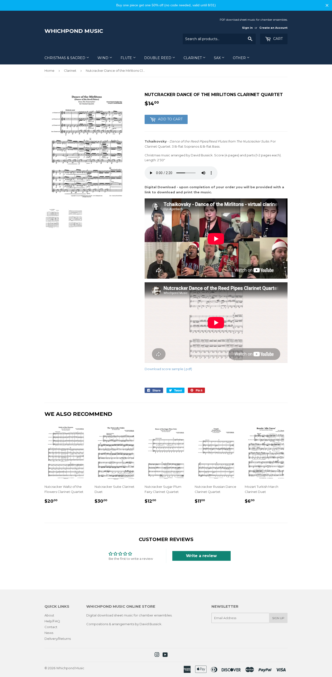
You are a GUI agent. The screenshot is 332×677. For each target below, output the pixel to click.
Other (240, 58)
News (48, 633)
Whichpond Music (73, 30)
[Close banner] (327, 5)
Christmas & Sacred (65, 58)
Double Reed (158, 58)
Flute (127, 58)
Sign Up (278, 618)
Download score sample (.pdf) (168, 369)
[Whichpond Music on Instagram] (157, 655)
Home (49, 70)
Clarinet (193, 58)
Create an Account (273, 27)
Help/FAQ (52, 621)
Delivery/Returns (57, 639)
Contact (50, 627)
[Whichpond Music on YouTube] (165, 655)
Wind (103, 58)
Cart (277, 38)
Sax (218, 58)
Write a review (201, 555)
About (49, 615)
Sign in (247, 27)
